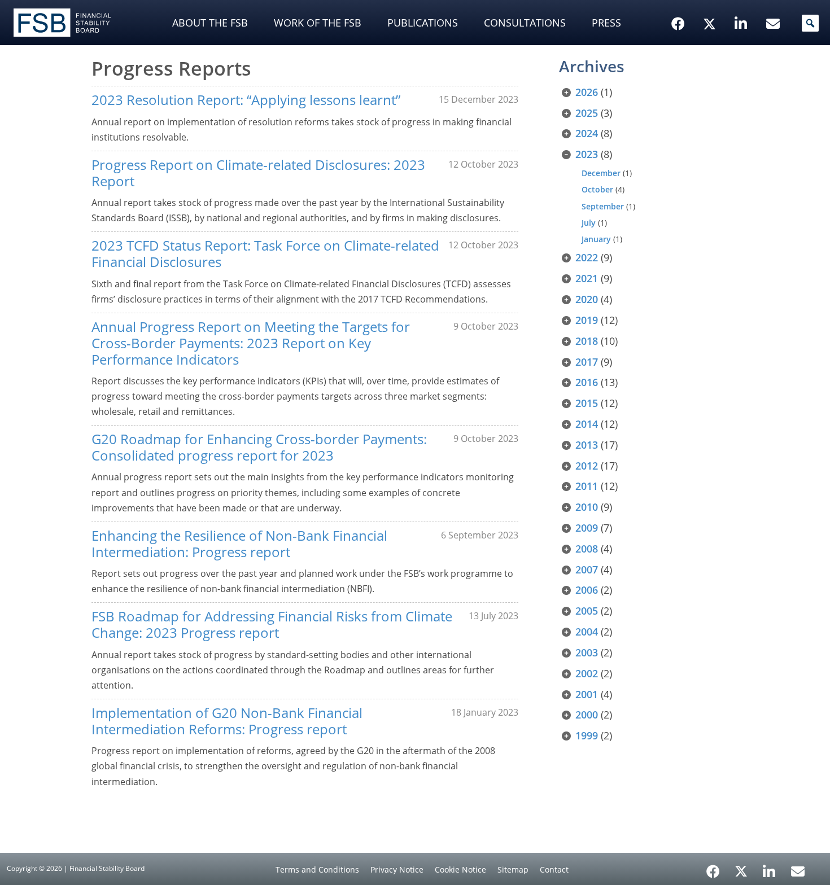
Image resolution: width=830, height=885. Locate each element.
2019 (586, 320)
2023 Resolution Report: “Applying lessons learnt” (245, 99)
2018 (586, 341)
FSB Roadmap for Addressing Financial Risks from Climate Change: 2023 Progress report (271, 624)
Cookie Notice (460, 869)
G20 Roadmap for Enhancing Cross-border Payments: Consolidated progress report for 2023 (259, 447)
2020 (586, 299)
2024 (586, 133)
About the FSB (210, 22)
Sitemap (512, 869)
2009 (586, 527)
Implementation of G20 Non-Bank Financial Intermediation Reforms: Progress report (226, 720)
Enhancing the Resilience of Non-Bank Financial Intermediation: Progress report (239, 543)
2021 (586, 278)
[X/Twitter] (711, 6)
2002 (586, 673)
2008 (586, 548)
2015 (586, 403)
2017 (586, 362)
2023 (586, 154)
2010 (586, 507)
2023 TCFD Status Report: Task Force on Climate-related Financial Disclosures (265, 253)
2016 (586, 382)
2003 (586, 652)
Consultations (525, 22)
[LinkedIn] (769, 867)
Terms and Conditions (317, 869)
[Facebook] (713, 867)
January (596, 239)
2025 (586, 113)
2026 (586, 92)
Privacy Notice (396, 869)
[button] (810, 23)
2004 (586, 631)
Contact (554, 869)
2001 (586, 694)
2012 (586, 465)
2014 (586, 424)
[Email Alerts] (798, 870)
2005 (586, 610)
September (603, 206)
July (589, 222)
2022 (586, 257)
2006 (586, 590)
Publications (422, 22)
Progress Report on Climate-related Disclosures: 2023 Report (258, 172)
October (597, 189)
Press (606, 22)
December (601, 173)
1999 (586, 735)
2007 (586, 569)
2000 (586, 714)
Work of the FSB (317, 22)
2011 (586, 486)
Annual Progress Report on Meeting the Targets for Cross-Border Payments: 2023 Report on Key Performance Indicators (250, 343)
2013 (586, 445)
